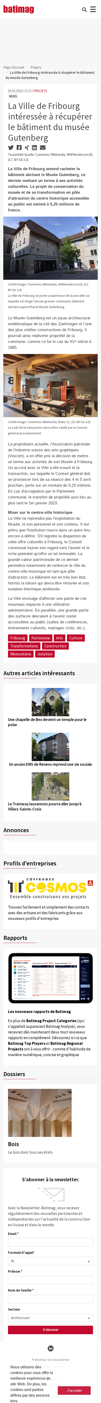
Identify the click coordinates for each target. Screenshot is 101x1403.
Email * (13, 1233)
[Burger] (92, 9)
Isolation (45, 654)
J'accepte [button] (74, 1390)
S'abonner (50, 1329)
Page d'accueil (14, 67)
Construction (55, 646)
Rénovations (20, 654)
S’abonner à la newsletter (50, 1360)
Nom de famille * (21, 1290)
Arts (59, 638)
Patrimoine (40, 638)
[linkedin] (51, 1348)
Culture (75, 638)
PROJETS (40, 91)
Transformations (24, 646)
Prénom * (15, 1271)
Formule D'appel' (21, 1252)
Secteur (14, 1309)
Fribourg (17, 638)
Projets (36, 67)
